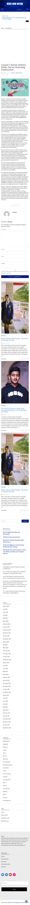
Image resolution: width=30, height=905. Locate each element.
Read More (3, 510)
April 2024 (5, 671)
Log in (2, 812)
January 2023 (6, 716)
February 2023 (6, 713)
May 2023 (5, 704)
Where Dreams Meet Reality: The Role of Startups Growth (14, 491)
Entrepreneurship (7, 765)
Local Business (6, 779)
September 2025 (7, 639)
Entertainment (6, 762)
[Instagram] (14, 874)
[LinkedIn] (6, 874)
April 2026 (5, 618)
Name (3, 249)
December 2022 (7, 719)
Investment (6, 768)
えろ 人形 (5, 591)
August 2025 (6, 642)
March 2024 (5, 674)
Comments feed (5, 818)
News (4, 782)
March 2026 (5, 621)
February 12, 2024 (6, 72)
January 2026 (6, 627)
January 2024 (6, 680)
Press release (6, 788)
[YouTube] (10, 874)
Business (5, 747)
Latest (4, 771)
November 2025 (7, 633)
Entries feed (4, 815)
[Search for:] (21, 9)
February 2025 (6, 650)
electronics (5, 581)
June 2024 (5, 668)
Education (5, 759)
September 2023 (7, 692)
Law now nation (7, 774)
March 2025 (5, 648)
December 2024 (7, 653)
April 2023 (5, 707)
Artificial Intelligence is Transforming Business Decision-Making (14, 18)
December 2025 (7, 630)
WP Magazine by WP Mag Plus (21, 902)
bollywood (5, 744)
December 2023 (7, 683)
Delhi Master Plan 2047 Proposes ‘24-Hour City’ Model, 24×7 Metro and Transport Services (14, 551)
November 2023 (7, 686)
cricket (4, 750)
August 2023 (6, 695)
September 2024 (7, 659)
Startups (13, 72)
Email (3, 256)
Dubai (4, 753)
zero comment (5, 74)
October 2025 (6, 636)
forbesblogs (6, 567)
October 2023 (6, 689)
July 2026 (5, 609)
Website (3, 263)
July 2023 (5, 698)
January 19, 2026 (5, 494)
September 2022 (7, 728)
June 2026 (5, 612)
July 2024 (5, 665)
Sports (4, 794)
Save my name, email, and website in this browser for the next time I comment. (14, 272)
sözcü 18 (5, 576)
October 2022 (6, 725)
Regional (5, 791)
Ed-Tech (5, 756)
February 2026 (6, 624)
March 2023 (5, 710)
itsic (4, 571)
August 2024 (6, 662)
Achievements (6, 741)
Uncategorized (19, 72)
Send (14, 889)
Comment (4, 229)
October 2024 (6, 656)
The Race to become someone (11, 537)
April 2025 (5, 645)
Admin (14, 212)
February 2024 (6, 677)
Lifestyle (5, 776)
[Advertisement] (15, 45)
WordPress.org (5, 821)
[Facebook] (2, 874)
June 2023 (5, 701)
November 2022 (7, 722)
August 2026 (6, 606)
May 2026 (5, 615)
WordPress (10, 902)
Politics (5, 785)
